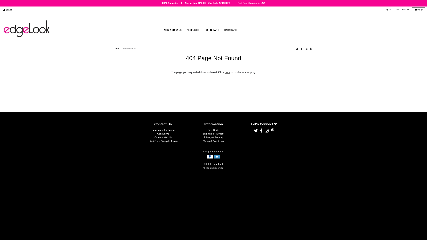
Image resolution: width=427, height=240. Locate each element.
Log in (388, 9)
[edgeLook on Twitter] (297, 49)
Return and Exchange (163, 130)
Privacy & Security (213, 137)
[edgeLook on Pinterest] (311, 49)
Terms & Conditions (213, 141)
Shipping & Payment (213, 133)
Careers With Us (163, 137)
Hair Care (230, 30)
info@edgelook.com (167, 141)
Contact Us (163, 133)
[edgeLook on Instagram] (306, 49)
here (227, 72)
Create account (402, 9)
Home (117, 49)
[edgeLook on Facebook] (302, 49)
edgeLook (218, 164)
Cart (420, 10)
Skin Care (212, 30)
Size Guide (213, 130)
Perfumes (192, 30)
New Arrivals (172, 30)
